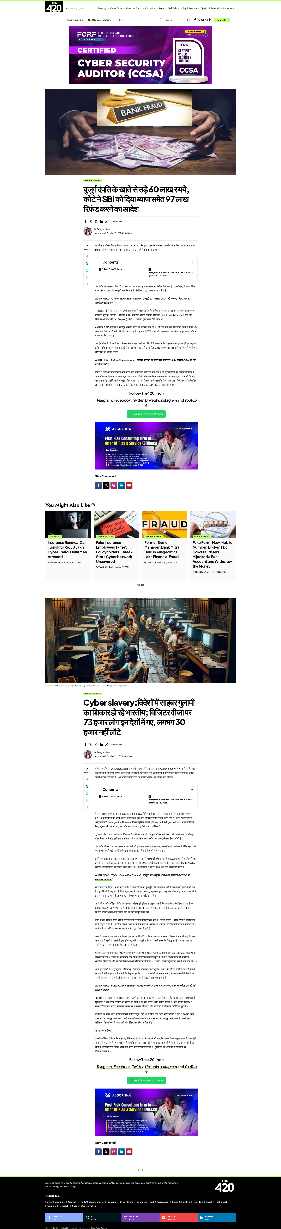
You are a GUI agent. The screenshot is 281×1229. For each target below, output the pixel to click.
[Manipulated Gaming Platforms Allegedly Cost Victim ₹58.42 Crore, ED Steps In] (213, 524)
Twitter (137, 400)
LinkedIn (152, 400)
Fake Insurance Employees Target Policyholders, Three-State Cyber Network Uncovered (66, 552)
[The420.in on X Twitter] (106, 485)
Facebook (121, 400)
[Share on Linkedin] (102, 221)
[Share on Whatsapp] (96, 221)
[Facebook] (195, 20)
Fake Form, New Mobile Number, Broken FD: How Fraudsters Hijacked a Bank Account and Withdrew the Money (164, 554)
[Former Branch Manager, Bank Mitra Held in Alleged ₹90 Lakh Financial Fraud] (116, 524)
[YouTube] (203, 20)
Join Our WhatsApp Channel (148, 414)
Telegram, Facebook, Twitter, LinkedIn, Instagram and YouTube (171, 274)
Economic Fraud (57, 537)
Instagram (168, 400)
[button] (138, 585)
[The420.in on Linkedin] (121, 485)
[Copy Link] (107, 221)
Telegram (104, 400)
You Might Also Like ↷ (70, 505)
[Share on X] (91, 221)
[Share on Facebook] (85, 221)
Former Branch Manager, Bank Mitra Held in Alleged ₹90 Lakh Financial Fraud (113, 549)
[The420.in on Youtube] (129, 485)
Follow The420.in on (112, 269)
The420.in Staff (57, 567)
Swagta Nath (103, 229)
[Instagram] (206, 20)
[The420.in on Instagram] (113, 485)
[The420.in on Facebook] (98, 485)
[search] (233, 20)
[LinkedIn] (210, 20)
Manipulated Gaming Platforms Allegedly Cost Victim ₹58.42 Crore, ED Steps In (211, 549)
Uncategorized (92, 180)
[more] (114, 20)
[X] (199, 20)
